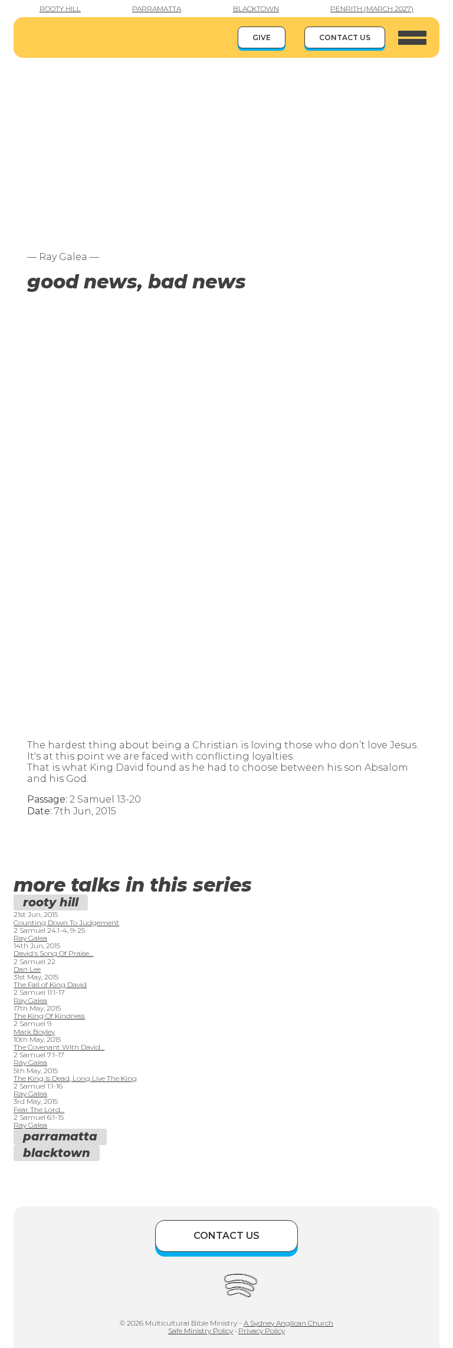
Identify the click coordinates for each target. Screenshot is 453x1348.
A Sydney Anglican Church (288, 1323)
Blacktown (256, 8)
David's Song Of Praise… (53, 953)
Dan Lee (27, 969)
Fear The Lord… (39, 1109)
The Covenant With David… (59, 1047)
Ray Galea (30, 937)
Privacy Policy (261, 1330)
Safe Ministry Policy (200, 1330)
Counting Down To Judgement (66, 922)
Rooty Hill (60, 8)
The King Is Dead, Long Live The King (75, 1078)
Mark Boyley (34, 1031)
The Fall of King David (50, 984)
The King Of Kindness (49, 1015)
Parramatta (156, 8)
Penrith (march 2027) (371, 8)
